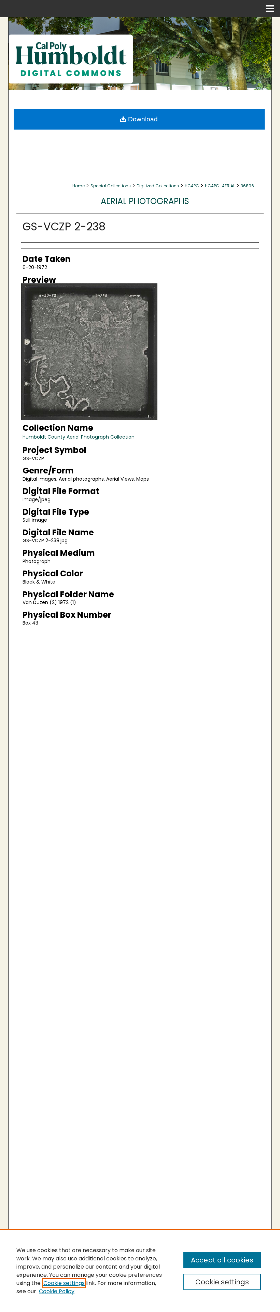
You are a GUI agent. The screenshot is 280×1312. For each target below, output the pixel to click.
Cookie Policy (56, 1291)
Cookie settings (64, 1283)
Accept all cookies (222, 1260)
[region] (140, 1270)
